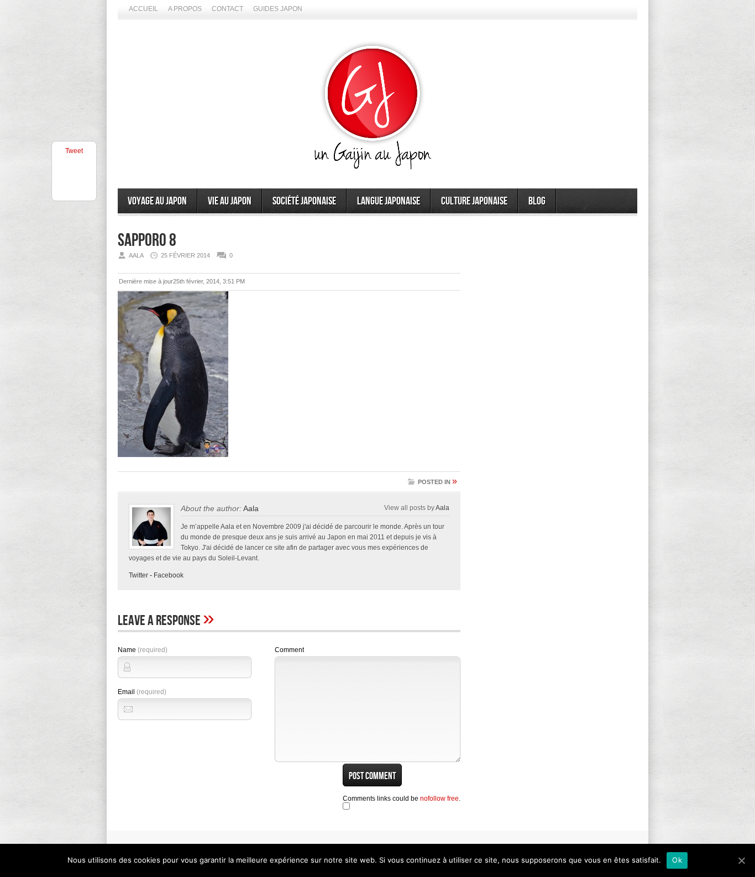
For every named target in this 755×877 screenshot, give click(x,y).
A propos (185, 9)
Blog (537, 201)
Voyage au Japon (157, 201)
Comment (289, 650)
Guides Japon (277, 9)
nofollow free (439, 798)
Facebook (168, 575)
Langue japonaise (388, 201)
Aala (251, 508)
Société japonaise (304, 201)
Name (142, 650)
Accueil (143, 9)
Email (142, 692)
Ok (677, 859)
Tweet (74, 151)
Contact (227, 9)
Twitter (138, 575)
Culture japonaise (474, 201)
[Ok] (741, 860)
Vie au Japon (229, 201)
